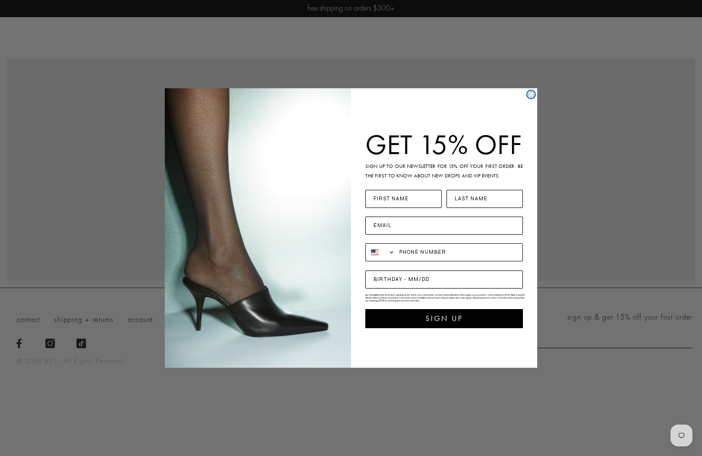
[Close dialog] (531, 94)
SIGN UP (444, 318)
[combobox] (380, 252)
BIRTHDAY (382, 264)
